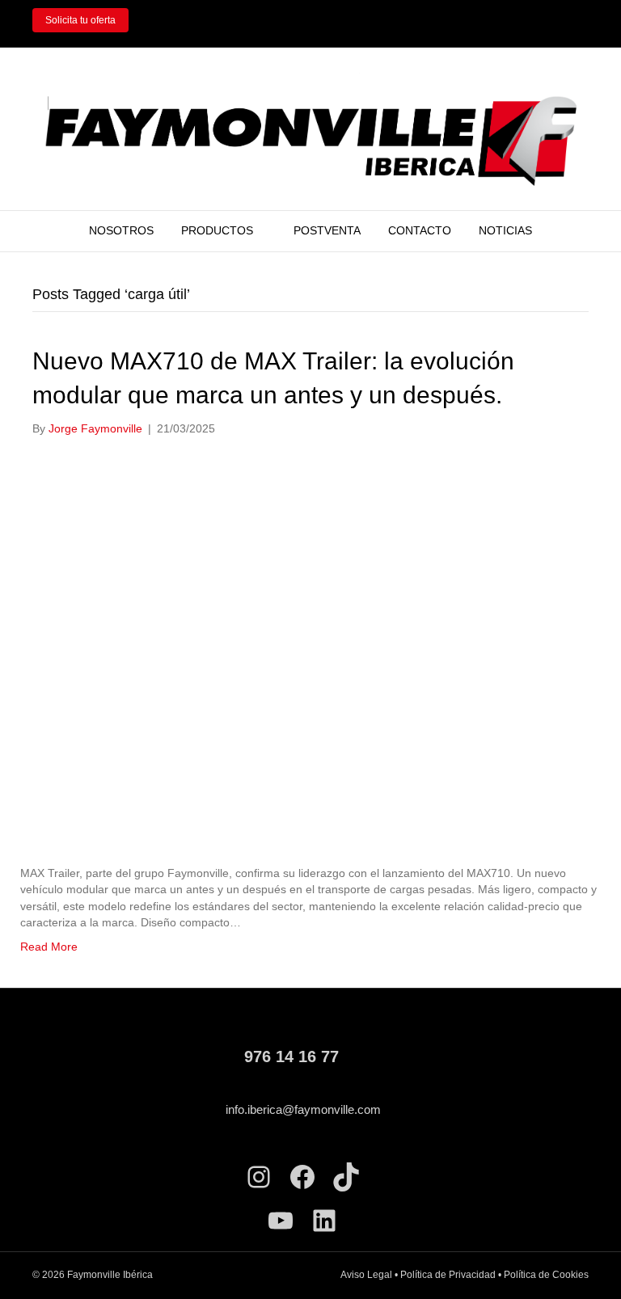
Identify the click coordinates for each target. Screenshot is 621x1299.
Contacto (419, 230)
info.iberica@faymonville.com (303, 1109)
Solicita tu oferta (80, 20)
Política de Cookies (546, 1274)
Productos (217, 230)
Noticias (505, 230)
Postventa (327, 230)
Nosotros (121, 230)
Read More (49, 946)
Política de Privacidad (448, 1274)
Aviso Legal (366, 1274)
